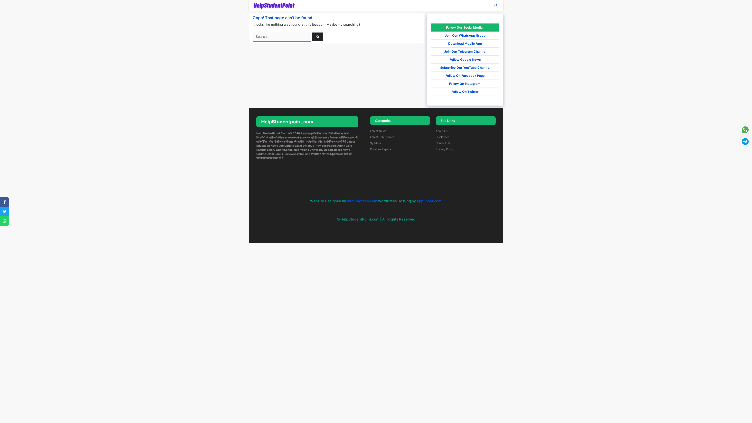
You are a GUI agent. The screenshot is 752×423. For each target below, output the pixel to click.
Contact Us (443, 143)
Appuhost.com (429, 201)
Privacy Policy (445, 149)
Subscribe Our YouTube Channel (465, 68)
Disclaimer (442, 137)
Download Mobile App (465, 43)
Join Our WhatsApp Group (465, 35)
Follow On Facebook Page (465, 76)
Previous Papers (380, 149)
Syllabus (375, 143)
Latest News (378, 131)
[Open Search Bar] (496, 5)
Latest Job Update (382, 137)
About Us (441, 131)
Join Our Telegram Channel (465, 51)
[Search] (317, 37)
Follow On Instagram (465, 84)
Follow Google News (465, 59)
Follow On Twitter (465, 92)
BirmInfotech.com (362, 201)
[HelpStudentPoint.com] (274, 5)
